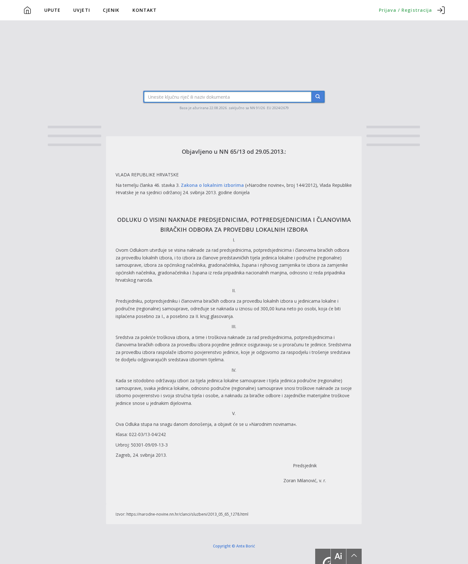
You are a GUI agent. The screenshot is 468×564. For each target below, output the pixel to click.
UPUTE (52, 10)
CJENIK (111, 10)
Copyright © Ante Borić (234, 545)
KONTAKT (144, 10)
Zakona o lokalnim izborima (212, 185)
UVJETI (81, 10)
